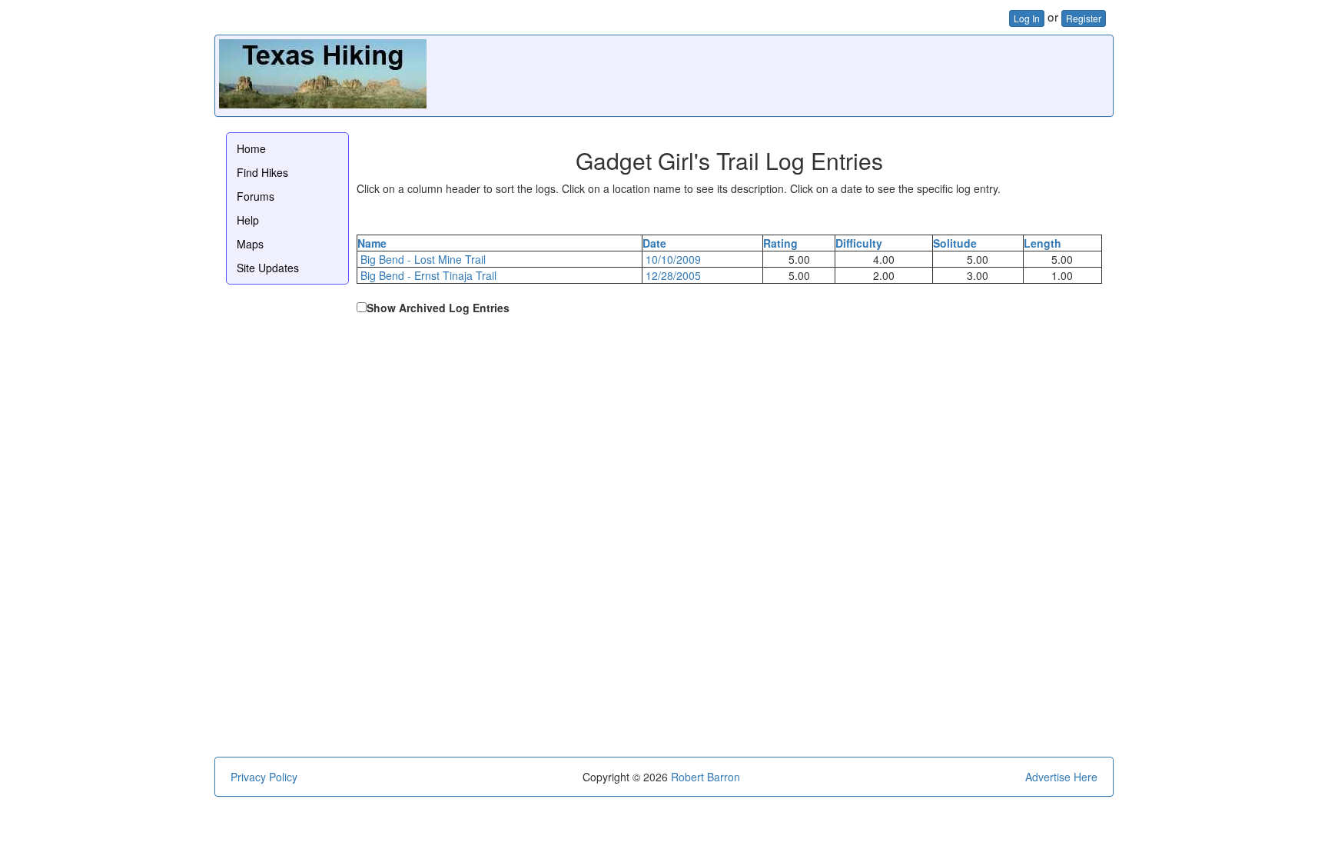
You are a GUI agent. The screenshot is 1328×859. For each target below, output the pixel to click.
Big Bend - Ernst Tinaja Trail (428, 275)
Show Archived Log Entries (438, 307)
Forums (255, 196)
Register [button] (1083, 18)
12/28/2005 (673, 275)
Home (251, 148)
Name (372, 243)
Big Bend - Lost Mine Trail (423, 259)
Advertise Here (1061, 776)
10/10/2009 (673, 259)
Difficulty (858, 243)
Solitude (955, 243)
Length (1042, 243)
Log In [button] (1027, 18)
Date (654, 243)
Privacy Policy (264, 776)
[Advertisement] (829, 73)
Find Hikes (262, 172)
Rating (780, 243)
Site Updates (268, 267)
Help (248, 220)
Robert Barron (705, 776)
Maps (250, 243)
